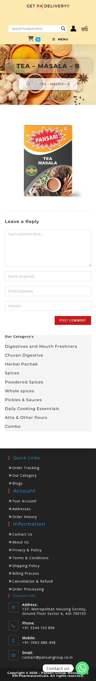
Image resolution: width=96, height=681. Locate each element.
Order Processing (28, 589)
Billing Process (25, 573)
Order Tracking (25, 467)
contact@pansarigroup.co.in (47, 657)
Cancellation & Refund (32, 581)
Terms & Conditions (30, 557)
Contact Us (22, 534)
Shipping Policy (26, 565)
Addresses (21, 509)
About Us (20, 542)
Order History (24, 516)
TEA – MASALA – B (55, 84)
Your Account (24, 501)
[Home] (28, 84)
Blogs (17, 483)
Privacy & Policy (27, 550)
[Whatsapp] (82, 668)
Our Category (24, 475)
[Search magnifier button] (63, 28)
